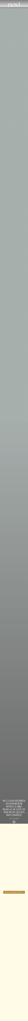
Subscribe (22, 14)
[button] (16, 19)
